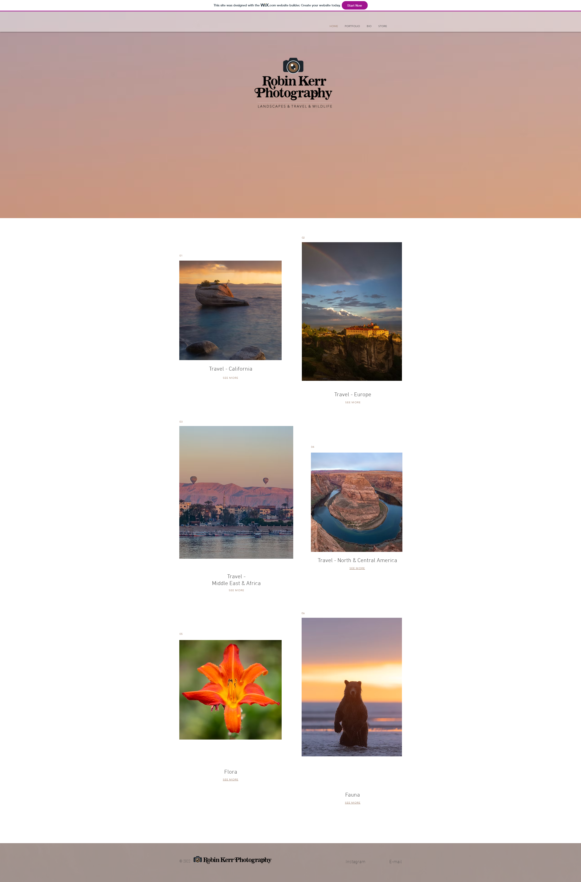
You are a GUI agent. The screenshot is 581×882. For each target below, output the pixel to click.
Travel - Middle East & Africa (236, 580)
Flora (230, 772)
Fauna (352, 795)
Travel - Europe (352, 394)
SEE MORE (231, 377)
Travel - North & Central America (357, 560)
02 (303, 237)
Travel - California (230, 369)
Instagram (355, 861)
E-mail (395, 861)
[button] (352, 26)
